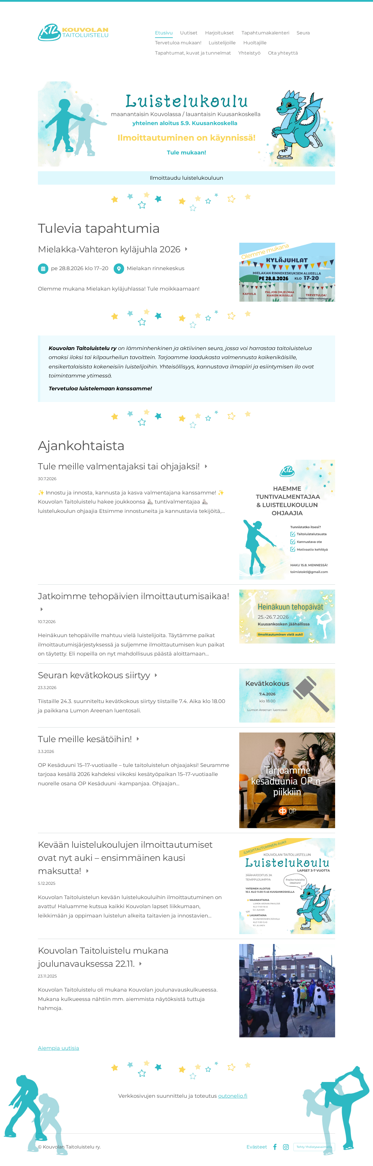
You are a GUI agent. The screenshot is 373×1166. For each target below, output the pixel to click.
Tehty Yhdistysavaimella (314, 1147)
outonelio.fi (232, 1096)
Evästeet (257, 1147)
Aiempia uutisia (58, 1048)
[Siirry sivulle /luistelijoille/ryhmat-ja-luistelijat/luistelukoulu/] (186, 124)
